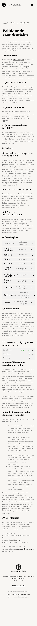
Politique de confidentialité (15, 594)
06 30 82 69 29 (18, 581)
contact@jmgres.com (18, 578)
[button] (32, 5)
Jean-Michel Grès (14, 5)
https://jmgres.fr (18, 60)
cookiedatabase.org (23, 549)
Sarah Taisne (25, 597)
